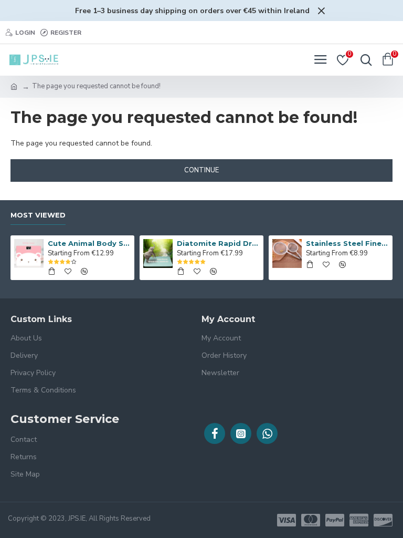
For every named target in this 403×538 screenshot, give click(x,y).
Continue (201, 170)
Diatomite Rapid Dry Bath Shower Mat (218, 243)
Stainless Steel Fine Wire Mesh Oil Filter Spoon (347, 243)
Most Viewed (38, 215)
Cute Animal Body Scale (89, 243)
